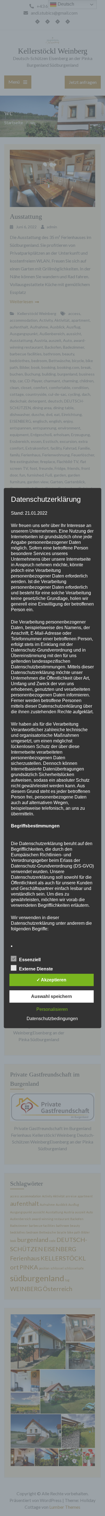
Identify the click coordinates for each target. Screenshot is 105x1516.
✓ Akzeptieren (51, 979)
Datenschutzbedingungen (52, 1018)
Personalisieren (52, 1009)
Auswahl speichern (51, 996)
